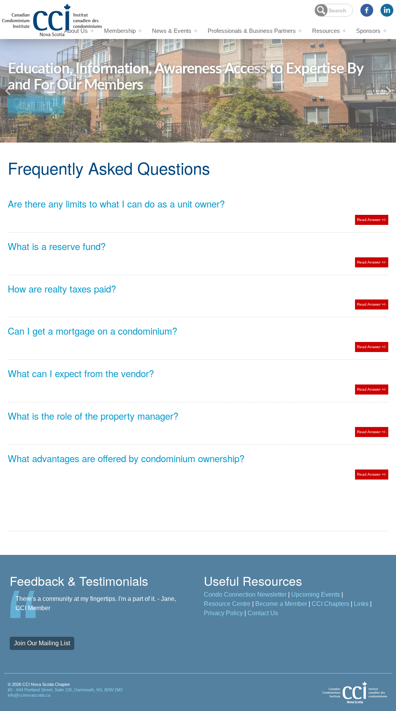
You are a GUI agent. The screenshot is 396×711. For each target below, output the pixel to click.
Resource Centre (227, 603)
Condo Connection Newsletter (245, 594)
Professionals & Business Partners (252, 30)
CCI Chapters (330, 603)
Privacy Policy (223, 613)
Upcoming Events (315, 594)
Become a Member (281, 603)
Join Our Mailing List (42, 643)
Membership (120, 30)
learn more (36, 107)
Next (388, 91)
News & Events (171, 30)
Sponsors (368, 30)
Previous (8, 91)
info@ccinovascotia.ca (29, 695)
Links (361, 603)
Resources (326, 30)
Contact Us (263, 613)
